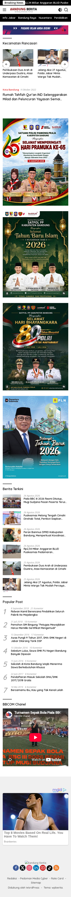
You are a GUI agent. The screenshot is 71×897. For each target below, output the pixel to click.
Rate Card (57, 878)
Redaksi (12, 878)
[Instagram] (29, 868)
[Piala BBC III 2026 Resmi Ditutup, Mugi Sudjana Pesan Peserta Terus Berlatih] (12, 501)
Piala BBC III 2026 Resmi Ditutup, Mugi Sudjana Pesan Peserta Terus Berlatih (44, 500)
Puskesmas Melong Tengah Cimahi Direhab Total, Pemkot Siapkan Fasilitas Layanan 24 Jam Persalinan (46, 517)
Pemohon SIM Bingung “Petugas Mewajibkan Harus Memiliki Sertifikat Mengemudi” (38, 626)
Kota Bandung (11, 89)
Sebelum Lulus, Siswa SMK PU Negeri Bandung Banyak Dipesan (38, 652)
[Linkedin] (36, 868)
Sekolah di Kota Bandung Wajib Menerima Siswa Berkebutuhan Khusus (36, 665)
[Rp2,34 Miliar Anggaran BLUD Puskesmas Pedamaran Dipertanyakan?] (12, 551)
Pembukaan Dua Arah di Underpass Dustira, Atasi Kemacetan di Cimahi (18, 73)
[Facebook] (16, 868)
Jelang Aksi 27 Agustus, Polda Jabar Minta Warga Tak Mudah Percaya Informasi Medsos (52, 73)
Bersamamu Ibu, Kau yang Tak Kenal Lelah (37, 690)
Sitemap (36, 882)
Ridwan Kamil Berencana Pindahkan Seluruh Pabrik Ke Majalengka (37, 613)
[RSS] (56, 868)
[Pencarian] (66, 10)
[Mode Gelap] (60, 10)
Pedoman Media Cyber (34, 878)
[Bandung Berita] (23, 10)
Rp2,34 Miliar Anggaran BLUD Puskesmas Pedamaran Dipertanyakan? (41, 550)
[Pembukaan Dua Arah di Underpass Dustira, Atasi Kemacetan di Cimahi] (18, 58)
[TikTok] (49, 868)
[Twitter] (22, 868)
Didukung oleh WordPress (23, 887)
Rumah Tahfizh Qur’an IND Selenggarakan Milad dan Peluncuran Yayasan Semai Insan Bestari (35, 99)
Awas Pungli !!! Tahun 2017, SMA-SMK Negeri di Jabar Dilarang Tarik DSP (38, 639)
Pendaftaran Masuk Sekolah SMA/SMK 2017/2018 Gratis (34, 678)
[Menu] (5, 10)
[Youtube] (43, 868)
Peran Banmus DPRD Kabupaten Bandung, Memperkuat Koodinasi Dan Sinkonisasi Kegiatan (44, 533)
